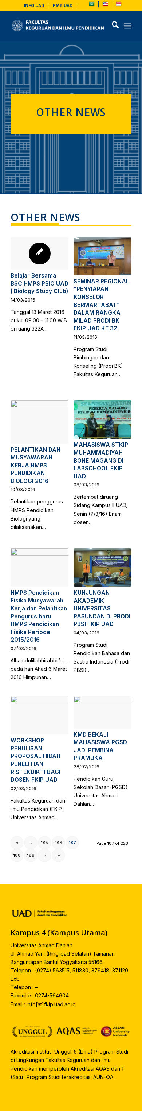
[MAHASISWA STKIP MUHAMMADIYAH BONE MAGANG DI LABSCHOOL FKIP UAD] (102, 419)
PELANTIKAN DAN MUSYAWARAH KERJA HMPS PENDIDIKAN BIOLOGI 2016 (35, 465)
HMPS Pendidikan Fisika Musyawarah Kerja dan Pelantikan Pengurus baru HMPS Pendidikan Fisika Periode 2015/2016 (39, 616)
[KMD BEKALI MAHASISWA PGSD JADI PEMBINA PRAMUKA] (102, 712)
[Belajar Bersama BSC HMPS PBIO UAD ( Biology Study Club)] (39, 253)
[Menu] (127, 26)
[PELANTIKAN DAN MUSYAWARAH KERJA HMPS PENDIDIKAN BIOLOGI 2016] (39, 421)
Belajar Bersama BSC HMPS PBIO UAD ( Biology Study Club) (39, 283)
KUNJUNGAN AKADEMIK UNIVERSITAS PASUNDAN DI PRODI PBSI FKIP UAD (102, 608)
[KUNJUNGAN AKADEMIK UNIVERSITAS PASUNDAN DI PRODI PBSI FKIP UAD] (102, 567)
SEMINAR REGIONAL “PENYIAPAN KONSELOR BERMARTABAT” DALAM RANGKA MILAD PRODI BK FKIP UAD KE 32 (101, 305)
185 (44, 842)
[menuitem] (34, 5)
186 (58, 842)
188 (17, 855)
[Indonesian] (119, 5)
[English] (105, 5)
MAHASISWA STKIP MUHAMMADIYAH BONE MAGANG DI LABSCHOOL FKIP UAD (101, 460)
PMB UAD (62, 5)
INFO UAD (34, 5)
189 (31, 855)
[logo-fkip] (59, 25)
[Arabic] (92, 5)
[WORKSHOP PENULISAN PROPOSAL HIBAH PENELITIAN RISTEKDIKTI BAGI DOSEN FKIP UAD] (39, 715)
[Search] (111, 25)
